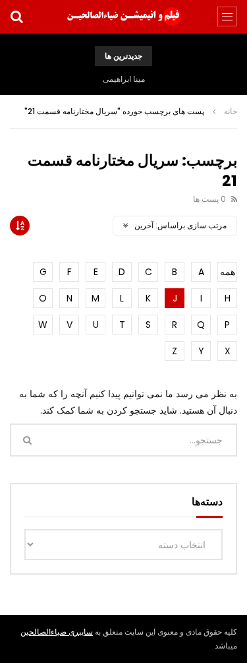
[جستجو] (16, 16)
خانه (230, 111)
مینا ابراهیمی (124, 78)
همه (227, 271)
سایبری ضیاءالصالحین (56, 631)
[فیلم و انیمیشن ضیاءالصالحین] (124, 16)
